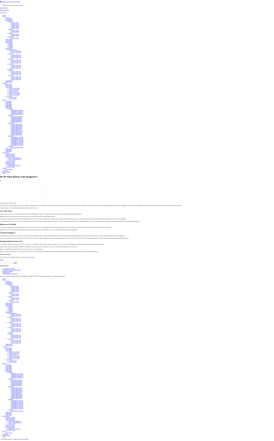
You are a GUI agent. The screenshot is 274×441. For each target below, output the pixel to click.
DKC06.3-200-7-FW (16, 74)
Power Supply (6, 152)
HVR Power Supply (10, 155)
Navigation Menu (5, 10)
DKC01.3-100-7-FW (16, 56)
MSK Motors (9, 151)
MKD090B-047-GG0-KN (17, 141)
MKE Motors (9, 150)
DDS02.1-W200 (15, 28)
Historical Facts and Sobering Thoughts (12, 270)
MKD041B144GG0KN (16, 116)
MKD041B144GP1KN (16, 119)
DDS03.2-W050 (15, 38)
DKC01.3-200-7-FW (16, 57)
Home (4, 15)
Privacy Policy (25, 439)
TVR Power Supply (10, 166)
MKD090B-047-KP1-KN (17, 145)
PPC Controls (9, 85)
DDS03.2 (11, 37)
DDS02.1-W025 (15, 22)
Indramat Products (4, 7)
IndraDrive (8, 17)
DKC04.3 (11, 69)
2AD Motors (8, 101)
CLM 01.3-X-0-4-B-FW (14, 88)
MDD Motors (9, 148)
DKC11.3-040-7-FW (16, 76)
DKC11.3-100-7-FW (16, 78)
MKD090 (11, 136)
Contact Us (5, 170)
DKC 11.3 (11, 75)
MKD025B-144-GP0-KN (17, 110)
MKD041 (11, 115)
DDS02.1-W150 (15, 26)
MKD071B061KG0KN (16, 130)
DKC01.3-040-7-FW (16, 55)
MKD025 (11, 109)
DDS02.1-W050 (15, 24)
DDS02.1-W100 (15, 25)
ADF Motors (9, 102)
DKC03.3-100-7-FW (16, 66)
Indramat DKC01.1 (13, 49)
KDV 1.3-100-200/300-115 (15, 157)
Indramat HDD (9, 40)
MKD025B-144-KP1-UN (17, 114)
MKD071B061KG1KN (16, 132)
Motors (4, 100)
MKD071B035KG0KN (16, 124)
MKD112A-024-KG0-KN (17, 147)
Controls (5, 83)
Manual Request (6, 172)
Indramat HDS (9, 42)
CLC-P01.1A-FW (13, 97)
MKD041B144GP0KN (16, 118)
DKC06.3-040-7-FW (16, 71)
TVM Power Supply (10, 163)
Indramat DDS (9, 20)
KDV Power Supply (10, 156)
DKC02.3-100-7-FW (16, 61)
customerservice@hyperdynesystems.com (10, 1)
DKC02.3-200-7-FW (16, 62)
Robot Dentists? (6, 272)
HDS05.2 (11, 47)
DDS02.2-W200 (15, 31)
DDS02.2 (11, 29)
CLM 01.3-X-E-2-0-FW (14, 92)
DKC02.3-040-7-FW (16, 60)
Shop (4, 173)
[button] (3, 12)
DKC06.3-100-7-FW (16, 73)
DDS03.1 (11, 33)
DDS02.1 (11, 21)
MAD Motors (9, 105)
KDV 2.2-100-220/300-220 (15, 159)
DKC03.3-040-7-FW (16, 65)
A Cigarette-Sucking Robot (9, 268)
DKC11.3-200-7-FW (16, 79)
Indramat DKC (9, 48)
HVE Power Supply (10, 154)
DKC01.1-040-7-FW (16, 52)
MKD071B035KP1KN (16, 125)
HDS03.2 (11, 44)
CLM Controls (9, 87)
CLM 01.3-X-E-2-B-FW (14, 93)
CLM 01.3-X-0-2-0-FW (14, 89)
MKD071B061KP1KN (16, 134)
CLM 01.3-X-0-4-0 (13, 91)
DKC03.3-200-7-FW (16, 67)
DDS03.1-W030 (15, 34)
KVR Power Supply (10, 161)
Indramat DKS (9, 19)
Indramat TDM (9, 82)
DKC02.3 (11, 58)
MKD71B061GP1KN (16, 129)
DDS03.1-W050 (15, 35)
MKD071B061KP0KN (16, 133)
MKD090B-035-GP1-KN (17, 138)
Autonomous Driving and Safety (10, 273)
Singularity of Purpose (8, 271)
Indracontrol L (9, 84)
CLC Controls (9, 96)
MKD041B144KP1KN (16, 121)
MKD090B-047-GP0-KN (17, 142)
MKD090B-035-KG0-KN (17, 139)
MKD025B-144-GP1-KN (17, 111)
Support (4, 168)
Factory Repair (9, 169)
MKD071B (11, 123)
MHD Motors (9, 106)
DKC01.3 (11, 53)
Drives (4, 16)
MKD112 (11, 146)
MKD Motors (9, 107)
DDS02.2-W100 (15, 30)
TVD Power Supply (10, 164)
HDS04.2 (11, 46)
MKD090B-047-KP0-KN (17, 143)
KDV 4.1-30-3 (12, 160)
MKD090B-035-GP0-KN (17, 137)
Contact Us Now (30, 257)
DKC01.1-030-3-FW (16, 51)
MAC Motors (9, 103)
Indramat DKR (9, 39)
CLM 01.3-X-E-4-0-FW (14, 94)
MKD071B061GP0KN (16, 128)
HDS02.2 (11, 43)
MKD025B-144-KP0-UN (17, 112)
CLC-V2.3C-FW (12, 98)
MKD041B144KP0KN (16, 120)
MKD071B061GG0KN (16, 127)
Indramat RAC (9, 80)
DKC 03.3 (11, 64)
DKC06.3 (11, 70)
